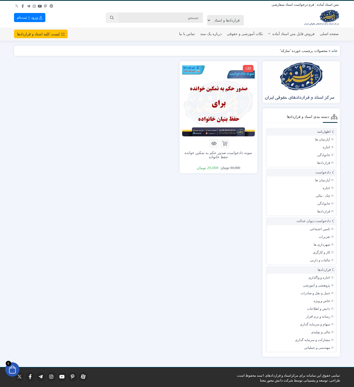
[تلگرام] (28, 5)
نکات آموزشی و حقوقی (245, 33)
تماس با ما (187, 33)
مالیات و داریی (320, 260)
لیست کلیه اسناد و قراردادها (39, 33)
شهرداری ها (322, 244)
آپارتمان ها (322, 139)
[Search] (112, 17)
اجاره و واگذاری (319, 277)
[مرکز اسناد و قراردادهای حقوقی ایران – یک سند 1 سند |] (322, 17)
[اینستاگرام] (34, 5)
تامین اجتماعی (320, 228)
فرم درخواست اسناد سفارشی (293, 4)
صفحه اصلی (329, 33)
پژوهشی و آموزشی (316, 285)
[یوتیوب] (40, 5)
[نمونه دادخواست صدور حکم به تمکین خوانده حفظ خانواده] (218, 99)
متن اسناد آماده (328, 4)
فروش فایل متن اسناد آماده (293, 33)
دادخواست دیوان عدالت (313, 220)
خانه (334, 51)
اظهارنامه (324, 131)
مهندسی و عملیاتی (317, 347)
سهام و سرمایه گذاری (315, 324)
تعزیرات (324, 236)
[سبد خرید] (12, 369)
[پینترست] (46, 5)
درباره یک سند (211, 33)
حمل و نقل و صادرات (315, 293)
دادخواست (323, 172)
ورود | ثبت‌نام (28, 17)
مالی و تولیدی (320, 332)
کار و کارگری (321, 252)
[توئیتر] (17, 5)
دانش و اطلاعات (318, 308)
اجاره (326, 147)
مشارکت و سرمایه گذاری (312, 339)
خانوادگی (323, 154)
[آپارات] (51, 5)
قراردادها (323, 162)
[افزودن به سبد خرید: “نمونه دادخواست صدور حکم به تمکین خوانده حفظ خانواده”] (225, 143)
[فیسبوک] (23, 5)
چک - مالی (323, 195)
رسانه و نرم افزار (318, 316)
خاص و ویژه (322, 300)
